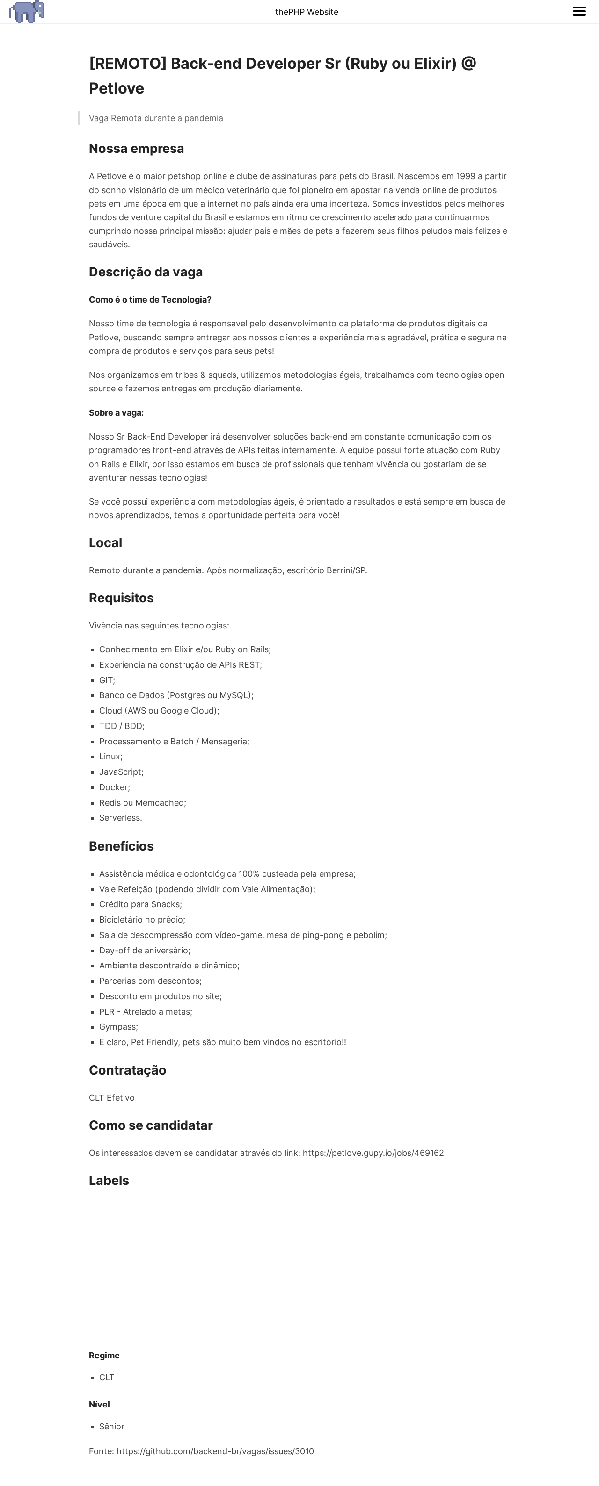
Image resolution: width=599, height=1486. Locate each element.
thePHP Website (306, 12)
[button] (579, 11)
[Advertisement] (299, 1269)
